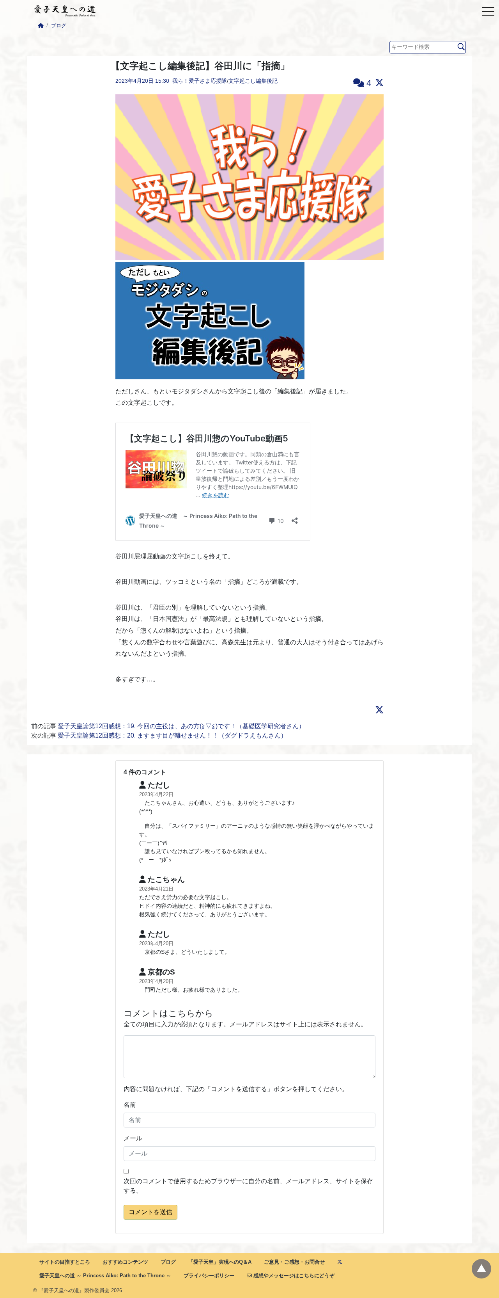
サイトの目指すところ (64, 1262)
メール (133, 1138)
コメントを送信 (150, 1212)
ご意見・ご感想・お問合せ (294, 1262)
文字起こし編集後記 (253, 81)
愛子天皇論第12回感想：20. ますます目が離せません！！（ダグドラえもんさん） (172, 735)
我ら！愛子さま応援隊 (199, 81)
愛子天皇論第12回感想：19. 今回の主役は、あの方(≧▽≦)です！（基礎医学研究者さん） (181, 726)
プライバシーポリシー (209, 1275)
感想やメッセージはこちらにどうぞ (293, 1275)
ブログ (58, 25)
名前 (130, 1104)
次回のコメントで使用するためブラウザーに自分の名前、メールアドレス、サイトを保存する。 (248, 1186)
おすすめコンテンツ (125, 1262)
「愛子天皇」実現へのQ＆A (219, 1262)
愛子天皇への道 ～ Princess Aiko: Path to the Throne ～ (105, 1275)
